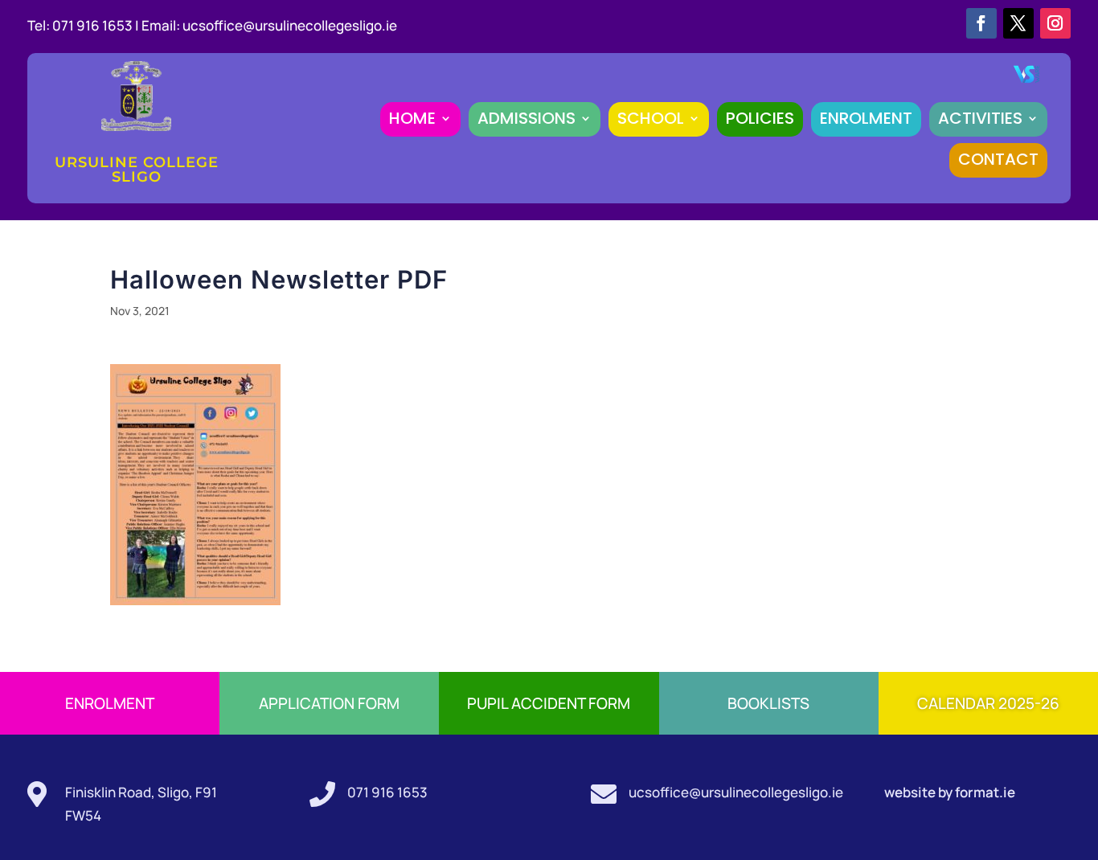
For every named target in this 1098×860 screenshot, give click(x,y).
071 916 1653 (387, 792)
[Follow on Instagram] (1055, 23)
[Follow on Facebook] (981, 23)
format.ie (984, 792)
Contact (998, 159)
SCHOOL (650, 118)
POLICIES (760, 118)
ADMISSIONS (526, 118)
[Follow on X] (1018, 23)
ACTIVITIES (980, 118)
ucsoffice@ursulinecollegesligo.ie (289, 25)
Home (412, 118)
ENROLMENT (866, 118)
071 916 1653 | (96, 25)
